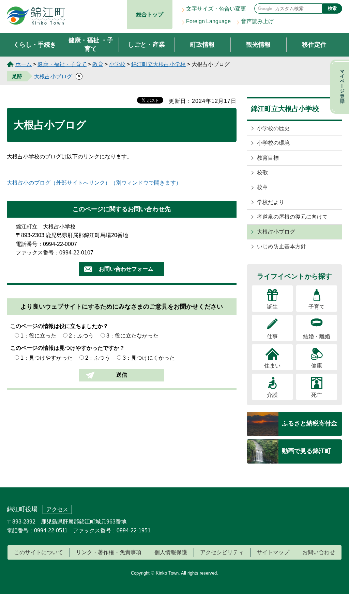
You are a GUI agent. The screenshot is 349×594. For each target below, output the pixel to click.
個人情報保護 (170, 552)
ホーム (23, 64)
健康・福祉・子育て (62, 64)
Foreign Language (208, 21)
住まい (272, 366)
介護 (272, 395)
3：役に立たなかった (132, 336)
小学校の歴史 (273, 128)
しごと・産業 (146, 44)
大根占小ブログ (53, 76)
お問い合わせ (318, 552)
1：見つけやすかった (46, 358)
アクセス (57, 509)
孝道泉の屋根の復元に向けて (292, 217)
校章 (262, 187)
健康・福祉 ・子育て (91, 44)
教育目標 (268, 158)
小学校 (117, 64)
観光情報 (258, 44)
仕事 (272, 336)
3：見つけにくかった (149, 358)
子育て (316, 307)
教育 (97, 64)
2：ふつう (81, 336)
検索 (332, 8)
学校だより (270, 202)
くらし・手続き (34, 44)
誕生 (272, 307)
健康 (316, 366)
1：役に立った (38, 336)
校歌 (262, 172)
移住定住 (314, 44)
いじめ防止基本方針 (281, 246)
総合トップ (149, 14)
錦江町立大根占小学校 (158, 64)
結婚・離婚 (316, 336)
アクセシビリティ (222, 552)
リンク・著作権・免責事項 (108, 552)
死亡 (316, 395)
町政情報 (202, 44)
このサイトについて (38, 552)
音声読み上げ (257, 21)
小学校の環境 (273, 143)
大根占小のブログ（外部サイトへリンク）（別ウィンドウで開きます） (94, 183)
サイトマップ (273, 552)
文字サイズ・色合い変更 (216, 9)
